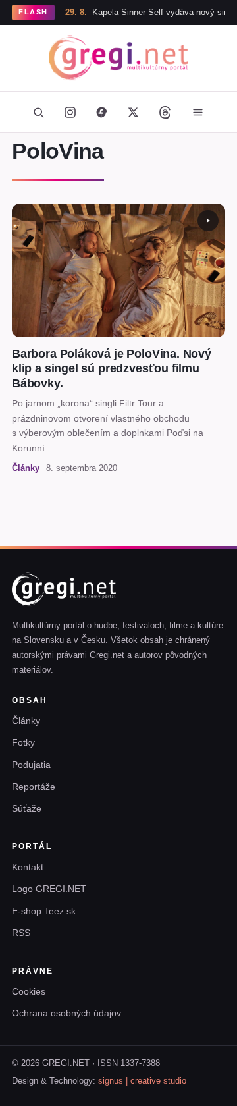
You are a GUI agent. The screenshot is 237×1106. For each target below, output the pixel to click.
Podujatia (31, 765)
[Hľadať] (38, 111)
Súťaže (26, 808)
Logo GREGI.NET (49, 888)
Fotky (23, 742)
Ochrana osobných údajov (66, 1013)
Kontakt (27, 867)
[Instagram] (69, 111)
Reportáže (33, 786)
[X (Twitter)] (132, 111)
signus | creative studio (142, 1081)
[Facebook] (101, 111)
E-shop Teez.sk (44, 911)
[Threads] (164, 111)
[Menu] (197, 112)
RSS (21, 932)
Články (26, 720)
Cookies (28, 991)
